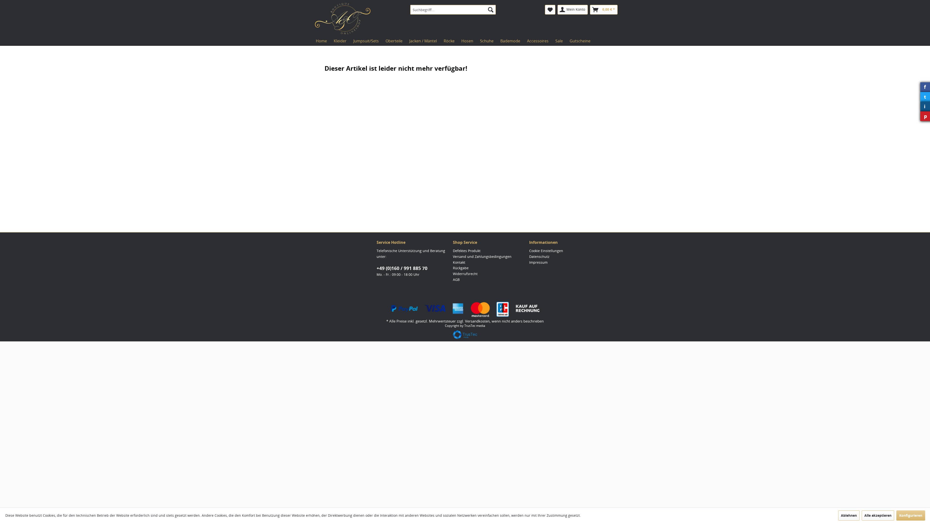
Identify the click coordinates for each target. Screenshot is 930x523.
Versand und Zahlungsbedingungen (482, 256)
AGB (456, 279)
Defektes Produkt (466, 250)
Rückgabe (461, 268)
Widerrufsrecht (465, 273)
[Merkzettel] (550, 10)
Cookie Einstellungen (546, 250)
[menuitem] (453, 10)
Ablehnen (849, 515)
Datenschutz (539, 256)
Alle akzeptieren (877, 515)
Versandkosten (477, 321)
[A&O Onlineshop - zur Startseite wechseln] (343, 18)
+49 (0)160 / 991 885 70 (402, 268)
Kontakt (459, 262)
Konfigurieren (910, 515)
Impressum (538, 262)
